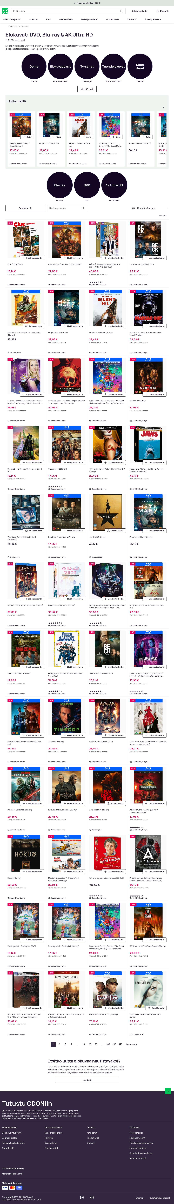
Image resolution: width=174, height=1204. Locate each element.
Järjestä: (141, 208)
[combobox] (68, 11)
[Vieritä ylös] (168, 1091)
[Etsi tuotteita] (121, 11)
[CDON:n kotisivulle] (5, 11)
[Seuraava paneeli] (163, 107)
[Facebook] (92, 1197)
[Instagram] (82, 1197)
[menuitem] (12, 19)
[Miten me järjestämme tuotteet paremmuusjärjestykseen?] (133, 208)
